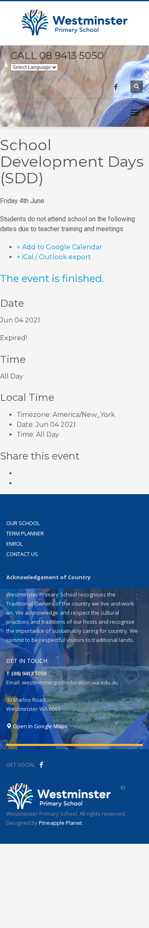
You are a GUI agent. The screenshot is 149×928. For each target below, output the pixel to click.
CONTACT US (22, 554)
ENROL (14, 543)
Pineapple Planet (60, 822)
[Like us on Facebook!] (41, 764)
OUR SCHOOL (23, 523)
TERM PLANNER (25, 533)
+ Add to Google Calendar (59, 247)
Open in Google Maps (39, 726)
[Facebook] (116, 86)
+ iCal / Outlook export (54, 257)
